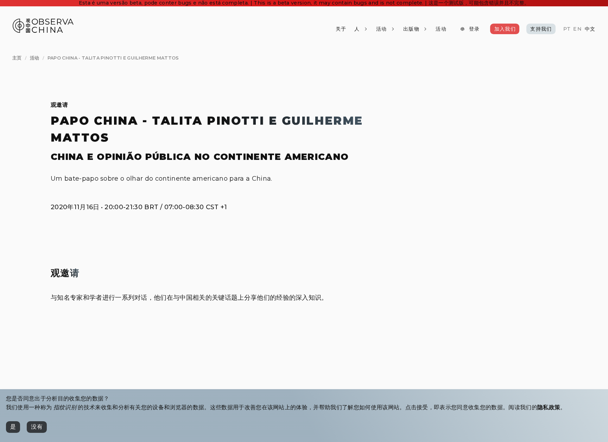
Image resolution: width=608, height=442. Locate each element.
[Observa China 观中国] (43, 30)
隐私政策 (548, 407)
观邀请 (59, 104)
